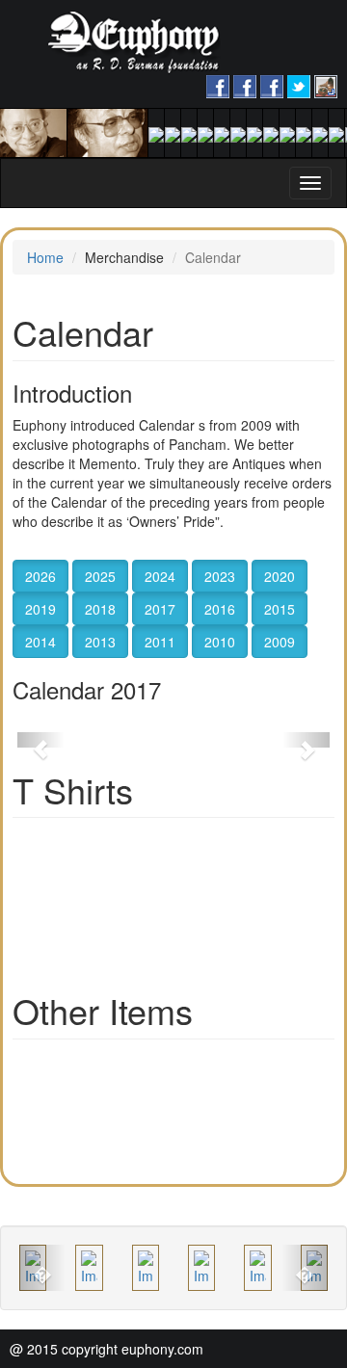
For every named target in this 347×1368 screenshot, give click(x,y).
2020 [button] (279, 576)
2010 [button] (219, 641)
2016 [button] (219, 608)
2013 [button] (100, 641)
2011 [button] (160, 641)
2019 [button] (40, 608)
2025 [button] (100, 576)
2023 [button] (219, 576)
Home (45, 257)
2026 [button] (40, 576)
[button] (41, 740)
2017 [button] (160, 608)
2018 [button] (100, 608)
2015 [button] (279, 608)
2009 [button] (279, 641)
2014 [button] (40, 641)
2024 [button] (160, 576)
